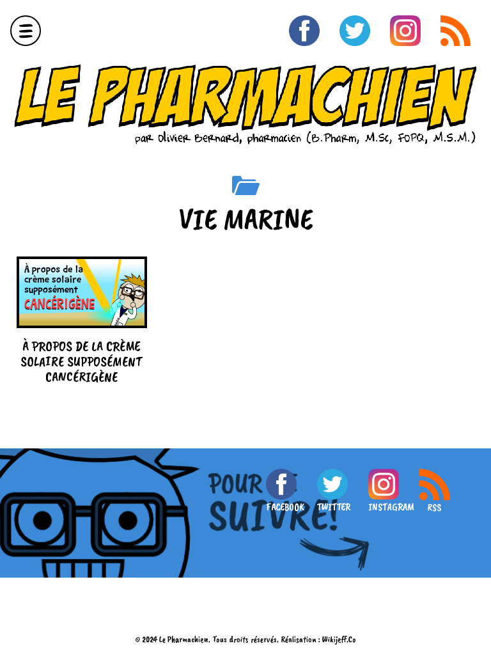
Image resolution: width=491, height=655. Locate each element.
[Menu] (25, 30)
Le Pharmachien (183, 639)
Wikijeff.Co (339, 639)
